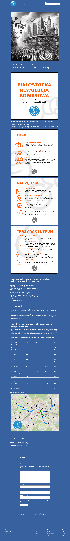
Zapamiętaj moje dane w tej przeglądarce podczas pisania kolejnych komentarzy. (34, 501)
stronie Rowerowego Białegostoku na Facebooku (39, 299)
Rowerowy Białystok (21, 3)
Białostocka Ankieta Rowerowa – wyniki (19, 445)
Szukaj (46, 2)
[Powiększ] (58, 395)
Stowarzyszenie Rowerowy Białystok (22, 64)
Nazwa (22, 484)
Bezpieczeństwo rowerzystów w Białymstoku (19, 444)
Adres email (23, 490)
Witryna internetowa (24, 495)
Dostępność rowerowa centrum (17, 441)
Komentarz (22, 470)
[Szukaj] (58, 4)
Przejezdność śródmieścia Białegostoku (19, 442)
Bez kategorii (31, 64)
